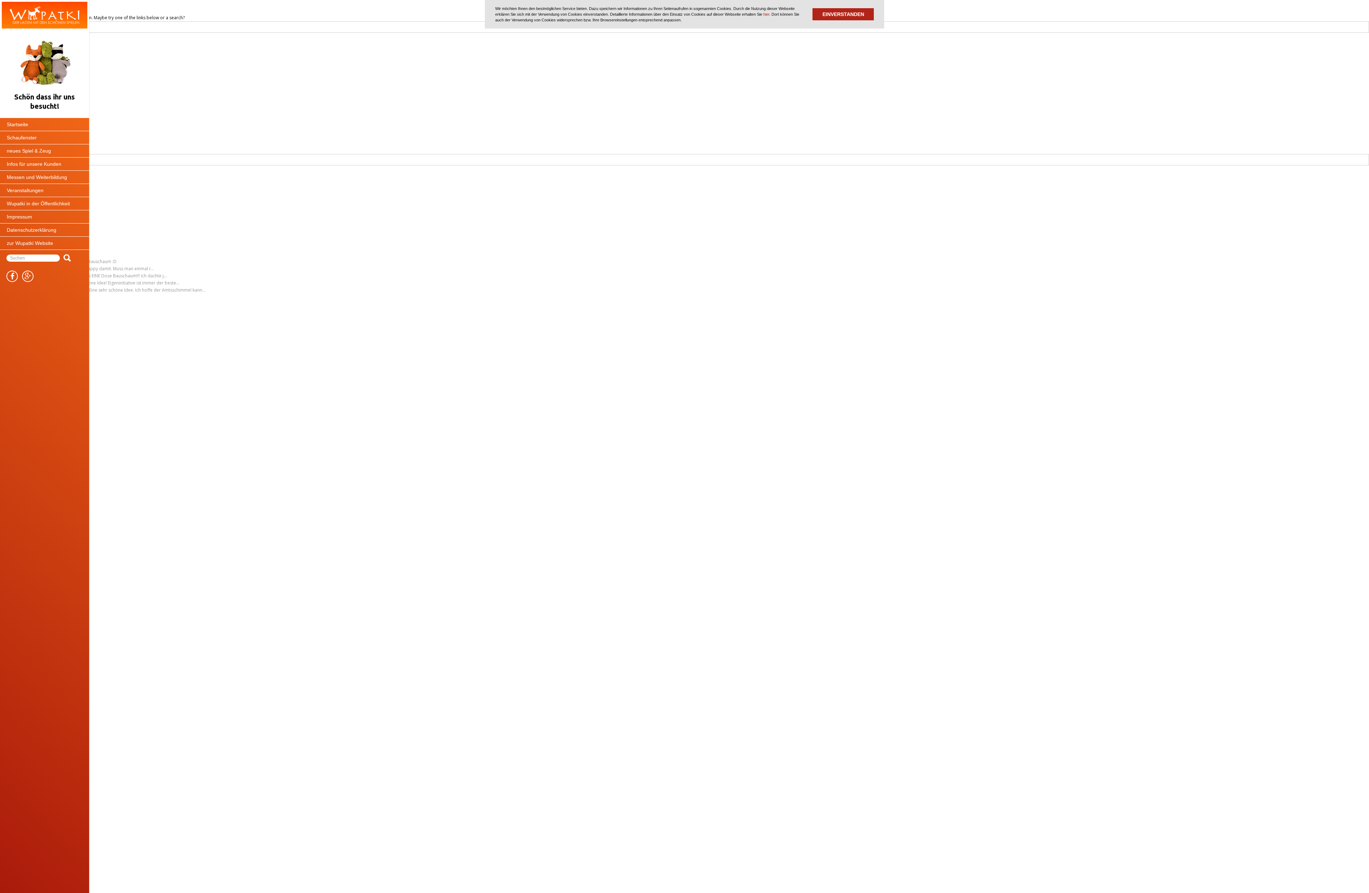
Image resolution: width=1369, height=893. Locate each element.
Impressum (19, 217)
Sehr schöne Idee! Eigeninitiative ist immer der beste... (125, 283)
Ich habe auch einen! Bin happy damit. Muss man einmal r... (95, 269)
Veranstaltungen (25, 190)
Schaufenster (22, 137)
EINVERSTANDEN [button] (843, 14)
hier (766, 14)
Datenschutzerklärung (31, 230)
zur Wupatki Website (30, 243)
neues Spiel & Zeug (29, 151)
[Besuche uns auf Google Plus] (28, 276)
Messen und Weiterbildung (37, 177)
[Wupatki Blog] (44, 15)
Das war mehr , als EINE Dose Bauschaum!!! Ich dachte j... (110, 276)
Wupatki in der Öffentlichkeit (38, 203)
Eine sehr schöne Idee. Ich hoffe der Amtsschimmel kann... (147, 290)
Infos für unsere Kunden (34, 164)
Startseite (17, 124)
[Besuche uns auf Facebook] (12, 276)
